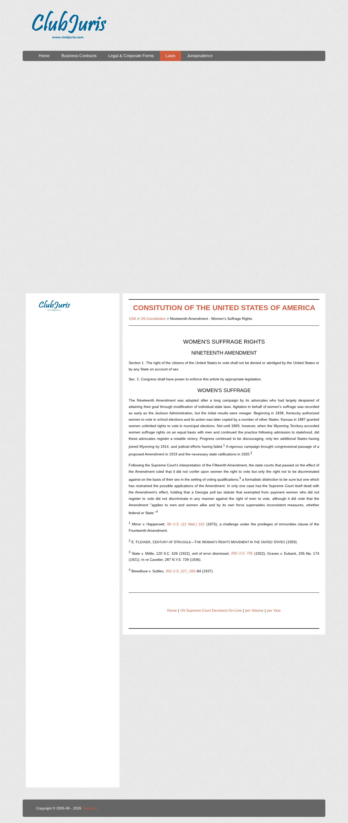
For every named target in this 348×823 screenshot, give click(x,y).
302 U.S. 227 (176, 571)
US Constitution (153, 319)
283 (192, 571)
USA (132, 319)
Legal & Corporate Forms (131, 56)
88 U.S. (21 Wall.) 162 (185, 524)
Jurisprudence (200, 56)
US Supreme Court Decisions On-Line (211, 610)
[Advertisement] (174, 109)
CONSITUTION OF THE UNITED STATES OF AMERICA (224, 308)
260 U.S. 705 (242, 553)
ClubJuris (90, 808)
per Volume (254, 610)
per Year (274, 610)
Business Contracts (79, 56)
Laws (170, 56)
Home (44, 56)
